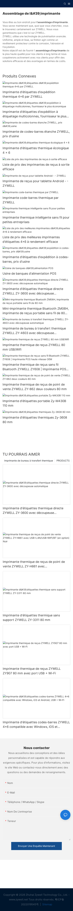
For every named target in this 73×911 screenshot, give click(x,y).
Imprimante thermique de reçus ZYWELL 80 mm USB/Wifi (34, 347)
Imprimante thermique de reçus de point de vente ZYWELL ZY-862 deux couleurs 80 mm (35, 387)
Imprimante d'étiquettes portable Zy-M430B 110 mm (34, 403)
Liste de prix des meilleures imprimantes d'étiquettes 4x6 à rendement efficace (31, 239)
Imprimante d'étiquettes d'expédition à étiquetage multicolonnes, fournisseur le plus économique (34, 114)
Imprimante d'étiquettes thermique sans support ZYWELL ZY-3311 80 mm (31, 618)
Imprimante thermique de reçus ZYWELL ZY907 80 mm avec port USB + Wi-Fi (32, 671)
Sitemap (47, 904)
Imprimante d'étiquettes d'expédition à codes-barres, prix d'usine (36, 259)
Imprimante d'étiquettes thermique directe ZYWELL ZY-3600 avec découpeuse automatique (33, 291)
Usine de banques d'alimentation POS (29, 273)
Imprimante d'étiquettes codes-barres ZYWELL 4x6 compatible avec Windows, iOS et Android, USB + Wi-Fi (36, 724)
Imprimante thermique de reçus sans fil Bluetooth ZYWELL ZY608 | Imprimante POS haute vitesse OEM (34, 367)
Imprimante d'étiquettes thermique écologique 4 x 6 (36, 150)
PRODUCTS (63, 460)
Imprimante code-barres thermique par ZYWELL (31, 200)
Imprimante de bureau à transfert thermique (28, 460)
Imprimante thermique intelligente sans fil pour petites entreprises (36, 220)
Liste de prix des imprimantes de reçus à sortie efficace (36, 167)
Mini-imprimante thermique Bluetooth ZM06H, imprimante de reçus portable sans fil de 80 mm (36, 311)
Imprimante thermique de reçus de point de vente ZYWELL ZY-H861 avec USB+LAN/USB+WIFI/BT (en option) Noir (34, 564)
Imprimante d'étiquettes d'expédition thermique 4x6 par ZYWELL (29, 94)
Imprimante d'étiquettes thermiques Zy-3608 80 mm (35, 420)
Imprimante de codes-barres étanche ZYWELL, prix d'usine (36, 134)
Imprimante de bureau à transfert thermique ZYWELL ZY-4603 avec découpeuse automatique (34, 331)
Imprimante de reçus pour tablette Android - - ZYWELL (35, 183)
